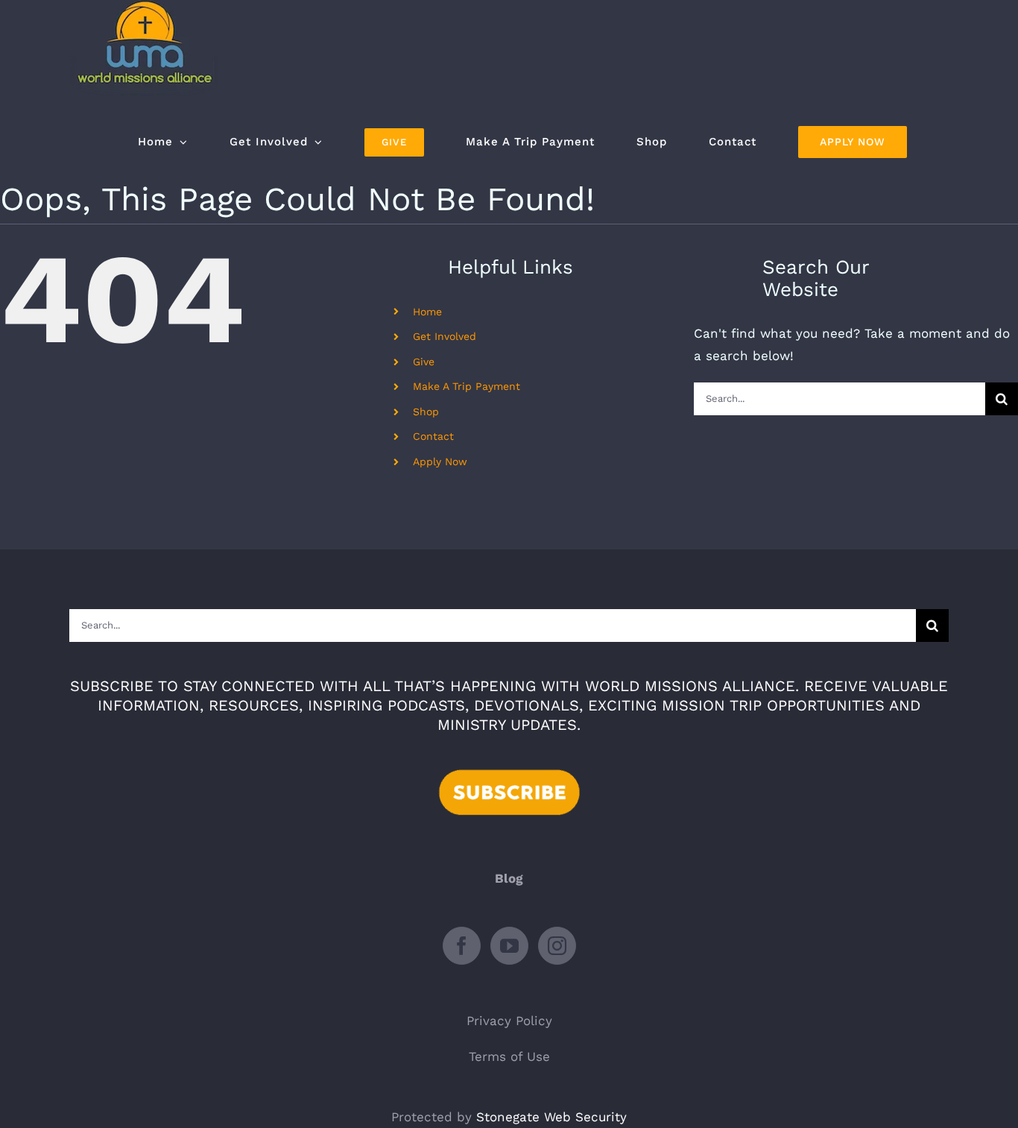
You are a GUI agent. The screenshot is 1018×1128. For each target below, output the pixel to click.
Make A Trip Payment (466, 386)
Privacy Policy (509, 1020)
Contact (433, 436)
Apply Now (440, 461)
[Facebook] (462, 946)
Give (423, 362)
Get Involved (444, 336)
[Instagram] (557, 946)
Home (427, 312)
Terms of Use (509, 1056)
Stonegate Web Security (551, 1116)
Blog (509, 878)
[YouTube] (509, 946)
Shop (426, 412)
